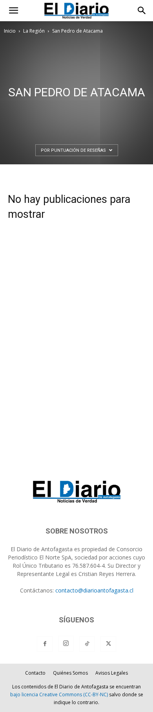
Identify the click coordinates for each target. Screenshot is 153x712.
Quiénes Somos (70, 673)
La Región (34, 31)
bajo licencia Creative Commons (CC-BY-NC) (59, 694)
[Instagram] (66, 643)
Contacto (35, 673)
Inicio (10, 31)
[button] (13, 10)
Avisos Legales (111, 673)
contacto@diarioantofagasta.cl (94, 590)
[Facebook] (45, 644)
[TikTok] (87, 644)
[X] (108, 644)
